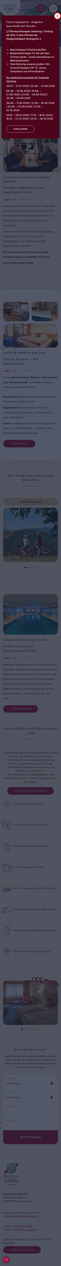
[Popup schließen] (57, 16)
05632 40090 (20, 129)
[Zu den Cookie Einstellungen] (6, 1260)
